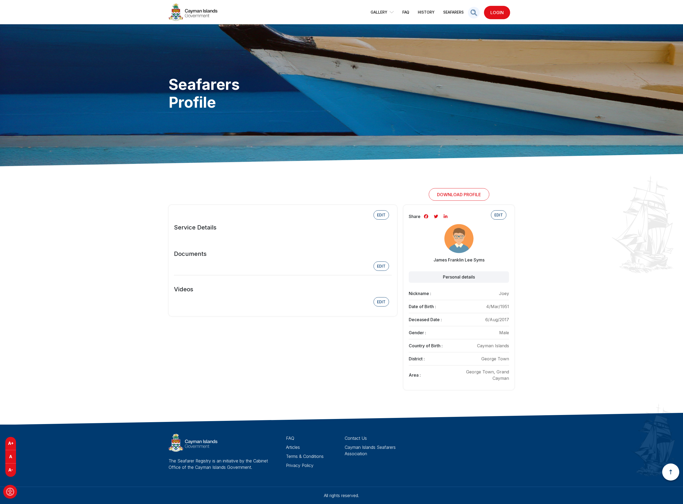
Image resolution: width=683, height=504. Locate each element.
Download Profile (459, 194)
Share (414, 216)
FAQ (405, 12)
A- (10, 470)
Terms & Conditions (305, 456)
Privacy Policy (299, 465)
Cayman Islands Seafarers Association (370, 450)
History (426, 12)
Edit (381, 215)
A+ (11, 443)
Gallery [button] (379, 12)
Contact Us (356, 438)
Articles (293, 447)
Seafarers (453, 12)
